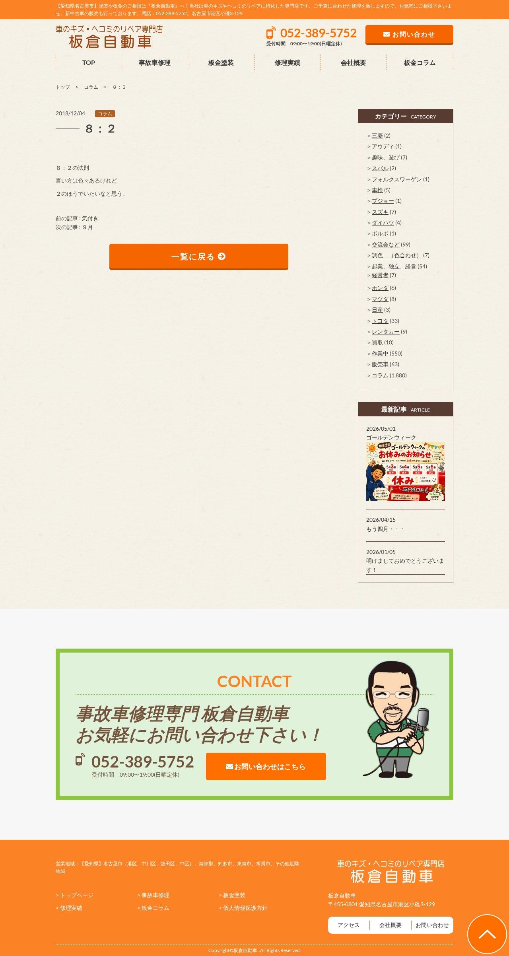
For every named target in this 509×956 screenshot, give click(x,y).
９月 (87, 226)
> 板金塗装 (232, 895)
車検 (377, 190)
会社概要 (353, 62)
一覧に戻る (194, 256)
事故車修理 (155, 62)
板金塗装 (221, 62)
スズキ (380, 211)
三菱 (377, 135)
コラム (105, 114)
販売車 (380, 364)
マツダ (380, 298)
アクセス (349, 924)
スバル (380, 168)
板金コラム (420, 62)
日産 (377, 309)
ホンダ (380, 287)
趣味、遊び (386, 157)
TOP (88, 62)
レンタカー (386, 331)
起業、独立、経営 (394, 266)
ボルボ (380, 233)
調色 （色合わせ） (397, 255)
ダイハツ (383, 222)
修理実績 (287, 62)
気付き (90, 218)
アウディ (383, 146)
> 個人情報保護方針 (243, 907)
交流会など (386, 244)
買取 (377, 342)
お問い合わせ (432, 924)
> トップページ (74, 895)
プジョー (383, 200)
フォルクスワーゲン (397, 179)
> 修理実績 (69, 907)
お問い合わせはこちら (269, 766)
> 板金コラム (153, 907)
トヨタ (380, 320)
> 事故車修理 (153, 895)
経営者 (380, 275)
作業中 (380, 353)
